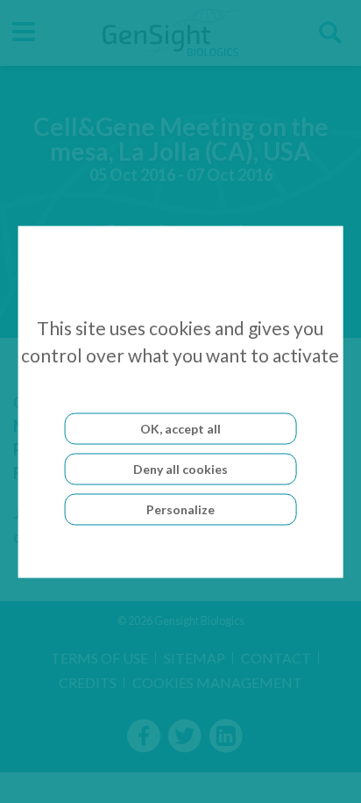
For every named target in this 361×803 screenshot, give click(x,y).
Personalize (180, 508)
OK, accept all (180, 427)
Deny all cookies (180, 468)
